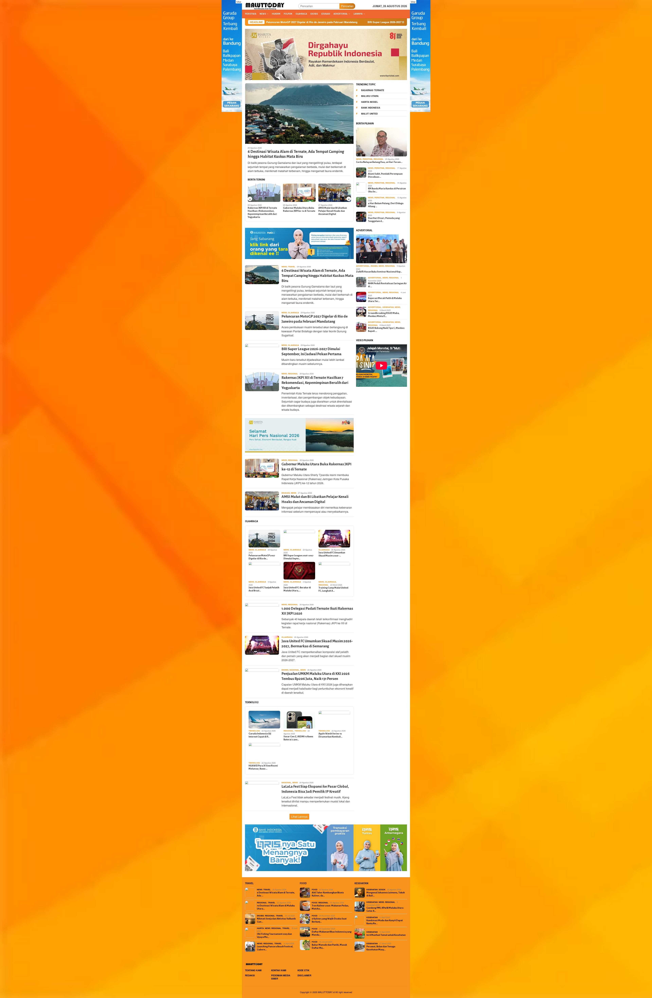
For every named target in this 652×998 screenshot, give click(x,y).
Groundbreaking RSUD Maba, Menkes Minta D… (384, 314)
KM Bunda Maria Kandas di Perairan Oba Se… (387, 190)
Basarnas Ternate (372, 90)
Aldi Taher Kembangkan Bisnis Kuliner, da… (328, 894)
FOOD (314, 889)
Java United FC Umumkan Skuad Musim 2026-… (332, 554)
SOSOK (382, 889)
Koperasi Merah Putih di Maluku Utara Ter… (385, 299)
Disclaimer (304, 975)
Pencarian (347, 6)
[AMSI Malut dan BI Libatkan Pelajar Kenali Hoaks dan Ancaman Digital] (299, 193)
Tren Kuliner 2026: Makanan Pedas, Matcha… (330, 907)
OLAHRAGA (293, 312)
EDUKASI (286, 493)
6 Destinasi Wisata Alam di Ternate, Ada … (276, 894)
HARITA (260, 928)
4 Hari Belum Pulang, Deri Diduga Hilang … (385, 205)
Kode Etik (303, 970)
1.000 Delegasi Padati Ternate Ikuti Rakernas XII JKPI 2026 (334, 209)
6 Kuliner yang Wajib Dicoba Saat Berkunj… (329, 920)
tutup (239, 1)
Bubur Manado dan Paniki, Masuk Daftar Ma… (329, 946)
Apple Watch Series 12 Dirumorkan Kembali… (330, 735)
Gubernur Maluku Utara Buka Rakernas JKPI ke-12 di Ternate (264, 209)
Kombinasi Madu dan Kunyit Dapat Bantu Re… (384, 922)
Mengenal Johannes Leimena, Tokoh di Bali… (385, 894)
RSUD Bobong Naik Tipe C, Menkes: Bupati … (386, 329)
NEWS (284, 266)
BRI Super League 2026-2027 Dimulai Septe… (298, 557)
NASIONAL (294, 670)
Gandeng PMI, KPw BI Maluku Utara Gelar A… (384, 909)
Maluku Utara (369, 96)
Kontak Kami (278, 970)
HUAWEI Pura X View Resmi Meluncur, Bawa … (263, 767)
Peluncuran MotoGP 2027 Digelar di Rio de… (262, 557)
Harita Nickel (369, 101)
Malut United (369, 113)
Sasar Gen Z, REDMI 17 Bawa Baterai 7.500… (298, 738)
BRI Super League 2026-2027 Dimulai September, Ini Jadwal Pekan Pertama (300, 22)
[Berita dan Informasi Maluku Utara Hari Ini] (265, 6)
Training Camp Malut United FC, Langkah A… (333, 589)
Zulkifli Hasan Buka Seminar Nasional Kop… (379, 271)
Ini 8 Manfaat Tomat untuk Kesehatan (386, 935)
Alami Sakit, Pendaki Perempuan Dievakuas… (385, 175)
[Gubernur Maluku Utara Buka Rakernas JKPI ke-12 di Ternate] (264, 193)
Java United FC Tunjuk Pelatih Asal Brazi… (264, 589)
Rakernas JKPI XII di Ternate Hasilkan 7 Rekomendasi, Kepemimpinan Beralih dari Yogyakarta (315, 383)
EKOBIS (285, 670)
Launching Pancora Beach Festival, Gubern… (275, 948)
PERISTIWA (368, 159)
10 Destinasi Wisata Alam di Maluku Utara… (276, 907)
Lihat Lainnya (299, 817)
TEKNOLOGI (254, 730)
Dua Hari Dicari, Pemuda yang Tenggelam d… (384, 219)
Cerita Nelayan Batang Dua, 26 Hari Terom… (379, 162)
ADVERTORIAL (363, 266)
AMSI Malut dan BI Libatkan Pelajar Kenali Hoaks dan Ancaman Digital (297, 211)
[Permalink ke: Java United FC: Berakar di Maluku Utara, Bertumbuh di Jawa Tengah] (299, 570)
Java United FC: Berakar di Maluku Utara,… (297, 589)
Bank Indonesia (370, 107)
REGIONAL (293, 373)
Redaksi (250, 975)
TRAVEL (291, 266)
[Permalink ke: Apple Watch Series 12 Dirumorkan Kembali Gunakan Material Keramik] (334, 719)
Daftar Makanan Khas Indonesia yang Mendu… (331, 933)
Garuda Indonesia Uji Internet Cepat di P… (260, 735)
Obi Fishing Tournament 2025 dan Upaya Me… (274, 935)
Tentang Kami (253, 970)
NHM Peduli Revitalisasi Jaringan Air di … (387, 285)
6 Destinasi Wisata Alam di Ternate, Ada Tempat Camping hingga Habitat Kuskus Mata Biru (296, 154)
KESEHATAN (388, 307)
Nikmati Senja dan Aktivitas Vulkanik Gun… (276, 920)
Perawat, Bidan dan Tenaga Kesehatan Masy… (380, 948)
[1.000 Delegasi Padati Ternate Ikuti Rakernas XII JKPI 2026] (334, 193)
